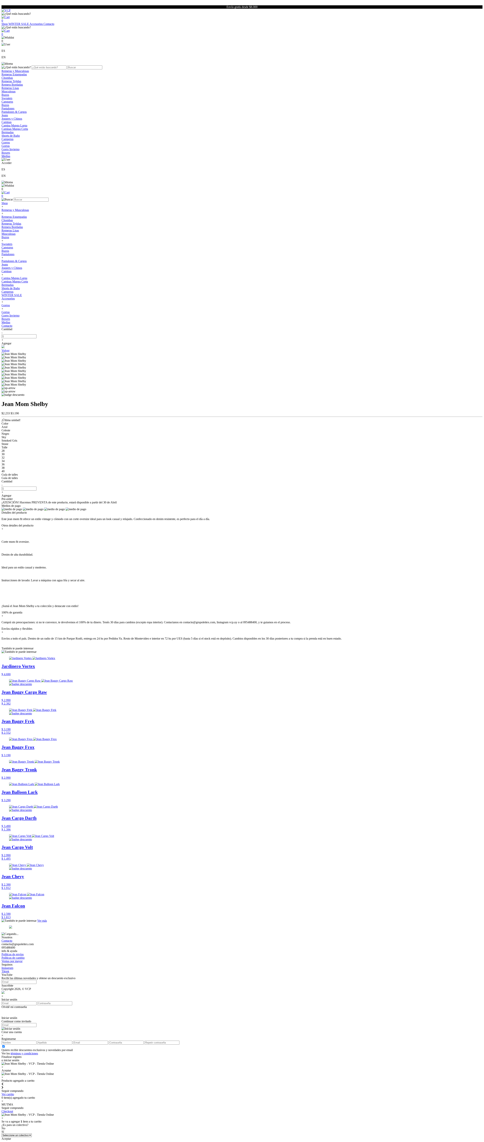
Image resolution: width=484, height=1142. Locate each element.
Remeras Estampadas (14, 74)
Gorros (6, 142)
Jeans (5, 115)
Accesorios (36, 24)
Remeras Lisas (10, 88)
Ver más (42, 920)
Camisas (7, 122)
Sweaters (7, 98)
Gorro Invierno (10, 149)
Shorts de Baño (11, 135)
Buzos (5, 94)
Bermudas (8, 132)
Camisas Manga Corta (15, 128)
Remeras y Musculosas (15, 71)
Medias (6, 156)
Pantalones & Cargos (14, 111)
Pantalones (8, 108)
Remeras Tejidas (11, 81)
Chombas (7, 77)
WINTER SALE (19, 24)
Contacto (48, 24)
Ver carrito (8, 1094)
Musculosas (9, 91)
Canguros (7, 101)
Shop (5, 24)
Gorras (6, 146)
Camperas (7, 139)
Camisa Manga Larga (14, 125)
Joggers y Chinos (12, 118)
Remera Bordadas (12, 84)
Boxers (6, 152)
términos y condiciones (24, 1053)
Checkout (7, 1111)
